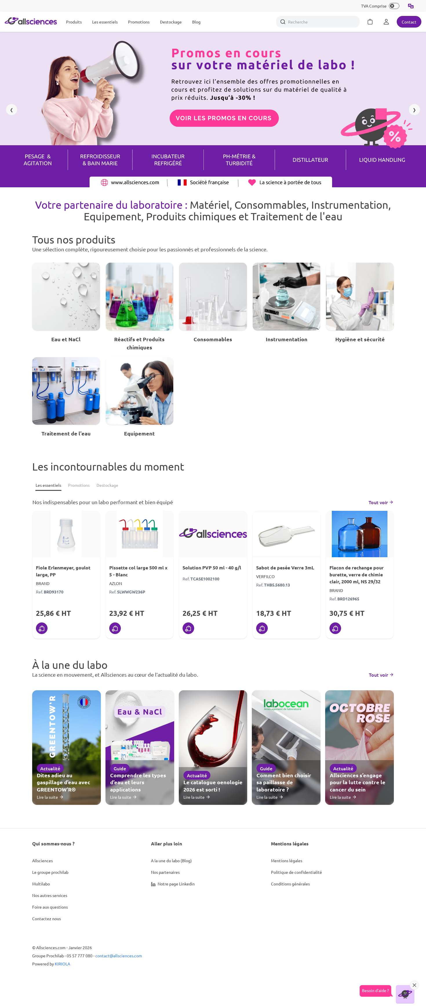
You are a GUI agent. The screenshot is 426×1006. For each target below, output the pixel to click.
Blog (196, 21)
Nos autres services (49, 895)
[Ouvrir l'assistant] (405, 994)
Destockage (171, 21)
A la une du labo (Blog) (171, 860)
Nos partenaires (165, 872)
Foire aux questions (50, 906)
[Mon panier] (370, 22)
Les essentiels (105, 21)
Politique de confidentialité (296, 872)
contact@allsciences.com (118, 955)
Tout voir (378, 502)
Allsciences (42, 860)
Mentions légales (286, 860)
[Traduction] (411, 6)
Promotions (139, 21)
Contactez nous (46, 918)
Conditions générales (290, 883)
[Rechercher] (283, 22)
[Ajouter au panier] (42, 628)
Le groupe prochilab (50, 872)
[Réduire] (414, 985)
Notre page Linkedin (176, 883)
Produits (74, 21)
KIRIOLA (62, 963)
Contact (409, 21)
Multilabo (41, 883)
